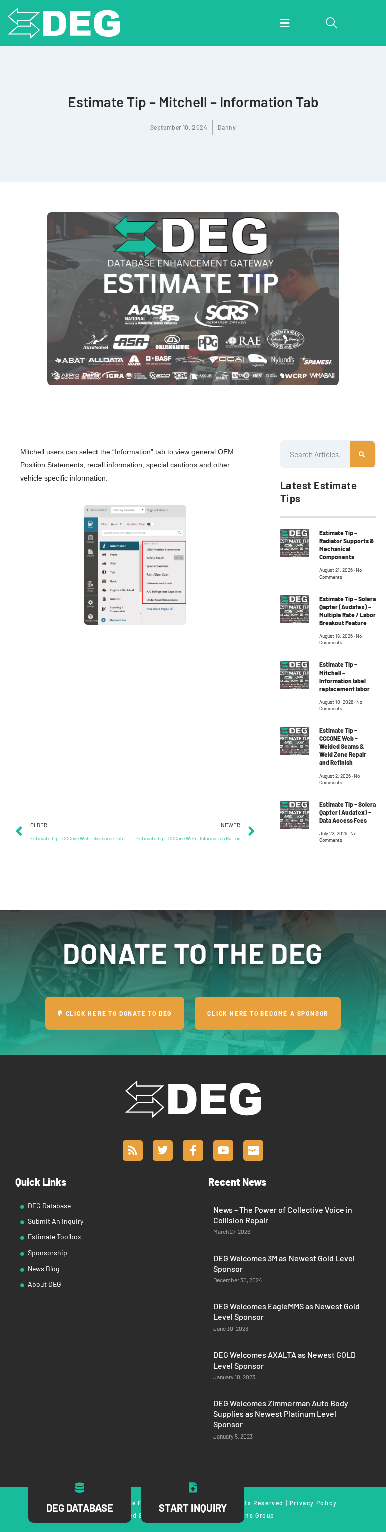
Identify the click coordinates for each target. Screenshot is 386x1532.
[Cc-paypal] (253, 1150)
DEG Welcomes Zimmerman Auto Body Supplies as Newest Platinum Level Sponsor (280, 1413)
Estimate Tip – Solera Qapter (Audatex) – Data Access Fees (347, 812)
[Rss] (133, 1150)
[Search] (362, 454)
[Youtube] (223, 1150)
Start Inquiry (193, 1508)
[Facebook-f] (193, 1150)
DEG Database (79, 1508)
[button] (284, 23)
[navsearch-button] (332, 23)
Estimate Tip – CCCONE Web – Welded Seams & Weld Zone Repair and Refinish (342, 746)
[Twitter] (163, 1150)
